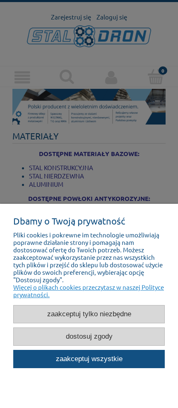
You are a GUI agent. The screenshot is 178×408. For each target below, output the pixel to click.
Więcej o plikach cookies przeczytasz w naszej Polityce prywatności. (88, 290)
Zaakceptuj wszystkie (89, 358)
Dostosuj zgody (89, 336)
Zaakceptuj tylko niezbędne (89, 314)
